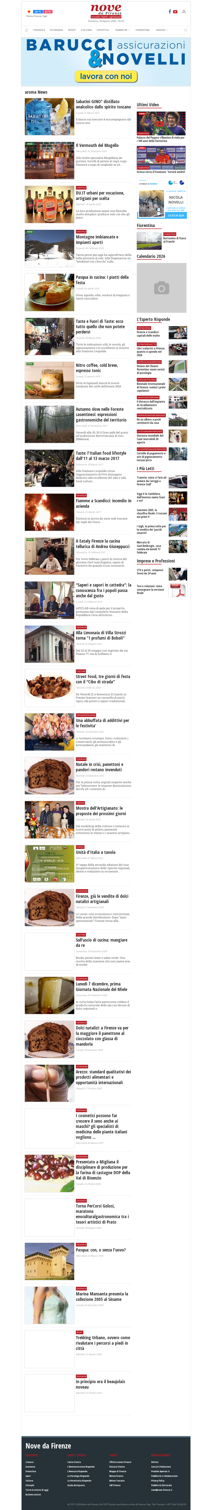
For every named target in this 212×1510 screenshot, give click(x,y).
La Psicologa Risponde (78, 1475)
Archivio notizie (33, 1494)
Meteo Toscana (117, 1480)
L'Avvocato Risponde (77, 1471)
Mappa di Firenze (117, 1471)
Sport (72, 30)
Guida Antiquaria (76, 1485)
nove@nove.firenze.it (161, 1489)
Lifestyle (103, 30)
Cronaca (39, 30)
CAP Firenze (114, 1485)
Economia (56, 30)
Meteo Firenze (116, 1475)
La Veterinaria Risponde (79, 1480)
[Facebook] (169, 11)
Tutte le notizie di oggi (37, 1489)
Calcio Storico (74, 1462)
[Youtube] (175, 11)
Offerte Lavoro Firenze (120, 1462)
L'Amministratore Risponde (81, 1466)
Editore (154, 1462)
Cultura (86, 30)
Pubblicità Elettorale (161, 1485)
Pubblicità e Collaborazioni (164, 1475)
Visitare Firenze (117, 1466)
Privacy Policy (157, 1480)
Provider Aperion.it (160, 1471)
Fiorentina (143, 30)
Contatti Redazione (161, 1466)
